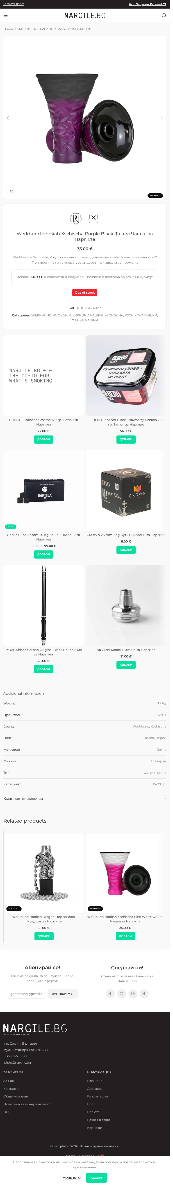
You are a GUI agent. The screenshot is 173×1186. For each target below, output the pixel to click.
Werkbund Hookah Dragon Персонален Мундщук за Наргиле (44, 919)
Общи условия (15, 1096)
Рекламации (97, 1096)
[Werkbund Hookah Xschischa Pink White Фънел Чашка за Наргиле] (125, 873)
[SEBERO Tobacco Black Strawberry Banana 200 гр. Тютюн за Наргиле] (126, 375)
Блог (91, 1104)
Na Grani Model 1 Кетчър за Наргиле (126, 650)
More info (72, 1177)
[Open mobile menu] (5, 15)
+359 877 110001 (13, 4)
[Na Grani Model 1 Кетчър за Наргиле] (126, 605)
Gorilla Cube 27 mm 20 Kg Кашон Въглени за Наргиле (43, 537)
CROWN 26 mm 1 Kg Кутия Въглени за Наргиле (126, 535)
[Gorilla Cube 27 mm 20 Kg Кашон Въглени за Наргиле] (43, 490)
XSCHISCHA (114, 315)
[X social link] (121, 993)
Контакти (11, 1089)
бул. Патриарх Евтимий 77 (147, 4)
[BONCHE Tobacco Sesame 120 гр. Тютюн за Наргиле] (43, 375)
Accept (96, 1177)
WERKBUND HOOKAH (49, 315)
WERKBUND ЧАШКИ (75, 29)
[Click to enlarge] (12, 191)
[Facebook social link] (110, 993)
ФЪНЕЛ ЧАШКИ (85, 320)
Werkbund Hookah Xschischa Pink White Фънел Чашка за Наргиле (125, 919)
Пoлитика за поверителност (27, 1104)
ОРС (7, 1112)
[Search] (163, 15)
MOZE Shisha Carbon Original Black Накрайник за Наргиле (43, 652)
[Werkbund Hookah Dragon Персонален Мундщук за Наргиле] (44, 873)
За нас (8, 1081)
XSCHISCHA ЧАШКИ (141, 315)
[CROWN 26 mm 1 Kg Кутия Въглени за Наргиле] (126, 490)
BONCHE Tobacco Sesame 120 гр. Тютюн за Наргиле (43, 422)
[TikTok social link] (144, 993)
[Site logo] (85, 15)
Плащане (94, 1081)
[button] (7, 117)
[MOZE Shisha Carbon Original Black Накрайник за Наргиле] (43, 605)
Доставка (94, 1089)
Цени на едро (98, 1120)
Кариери (94, 1128)
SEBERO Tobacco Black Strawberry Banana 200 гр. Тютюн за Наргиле (126, 422)
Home (8, 29)
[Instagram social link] (132, 993)
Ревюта (93, 1112)
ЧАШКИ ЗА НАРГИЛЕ (35, 29)
